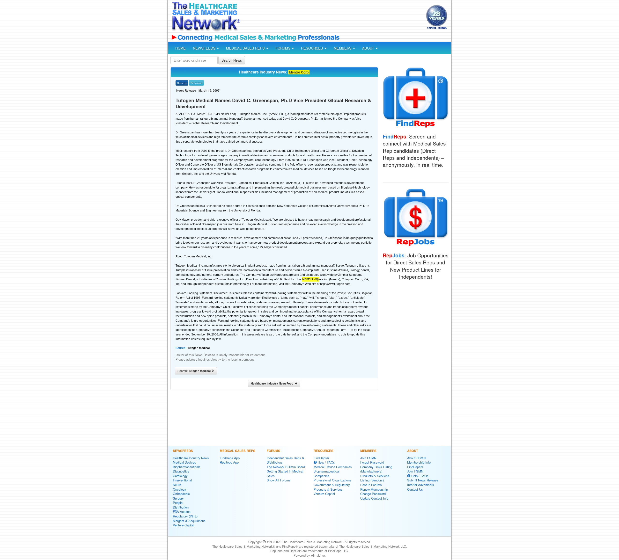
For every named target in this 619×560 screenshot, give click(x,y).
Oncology (179, 489)
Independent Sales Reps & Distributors (285, 460)
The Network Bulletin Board (286, 467)
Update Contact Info (374, 498)
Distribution (181, 507)
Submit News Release (422, 480)
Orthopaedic (181, 493)
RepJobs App (229, 462)
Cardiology (180, 475)
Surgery (178, 498)
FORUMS (283, 48)
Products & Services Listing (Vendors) (374, 478)
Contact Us (415, 489)
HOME (180, 48)
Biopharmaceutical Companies (326, 473)
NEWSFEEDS (204, 48)
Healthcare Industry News (191, 458)
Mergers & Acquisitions (189, 520)
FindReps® (321, 458)
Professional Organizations (332, 480)
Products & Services (328, 489)
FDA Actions (182, 511)
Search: (194, 371)
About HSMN (416, 458)
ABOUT (368, 48)
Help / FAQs (326, 462)
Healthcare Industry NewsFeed (273, 383)
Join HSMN (368, 458)
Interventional (182, 480)
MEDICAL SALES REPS (246, 48)
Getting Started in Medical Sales (285, 473)
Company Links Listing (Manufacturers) (376, 469)
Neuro (177, 484)
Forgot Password (372, 462)
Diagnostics (181, 471)
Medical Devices (184, 462)
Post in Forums (371, 484)
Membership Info (419, 462)
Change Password (373, 493)
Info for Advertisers (420, 484)
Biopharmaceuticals (186, 467)
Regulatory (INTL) (185, 516)
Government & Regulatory (332, 484)
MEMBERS (343, 48)
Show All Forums (279, 480)
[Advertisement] (333, 18)
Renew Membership (374, 489)
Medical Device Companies (333, 467)
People (178, 502)
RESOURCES (312, 48)
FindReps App (230, 458)
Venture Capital (183, 525)
